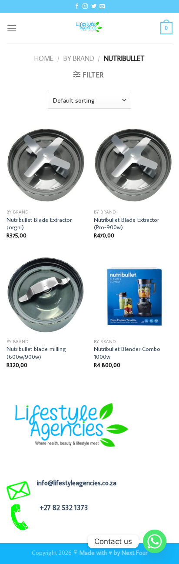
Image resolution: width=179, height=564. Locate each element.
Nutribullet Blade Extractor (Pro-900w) (126, 223)
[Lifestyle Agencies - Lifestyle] (89, 28)
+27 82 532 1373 (64, 507)
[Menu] (12, 28)
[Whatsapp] (154, 541)
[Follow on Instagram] (85, 6)
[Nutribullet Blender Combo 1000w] (133, 295)
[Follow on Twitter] (93, 6)
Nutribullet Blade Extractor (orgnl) (39, 223)
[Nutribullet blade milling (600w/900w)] (46, 295)
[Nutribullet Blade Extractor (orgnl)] (46, 165)
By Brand (78, 58)
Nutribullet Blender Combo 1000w (127, 352)
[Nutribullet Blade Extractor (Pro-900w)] (133, 165)
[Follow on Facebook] (77, 6)
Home (43, 58)
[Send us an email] (102, 6)
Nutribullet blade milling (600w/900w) (36, 352)
